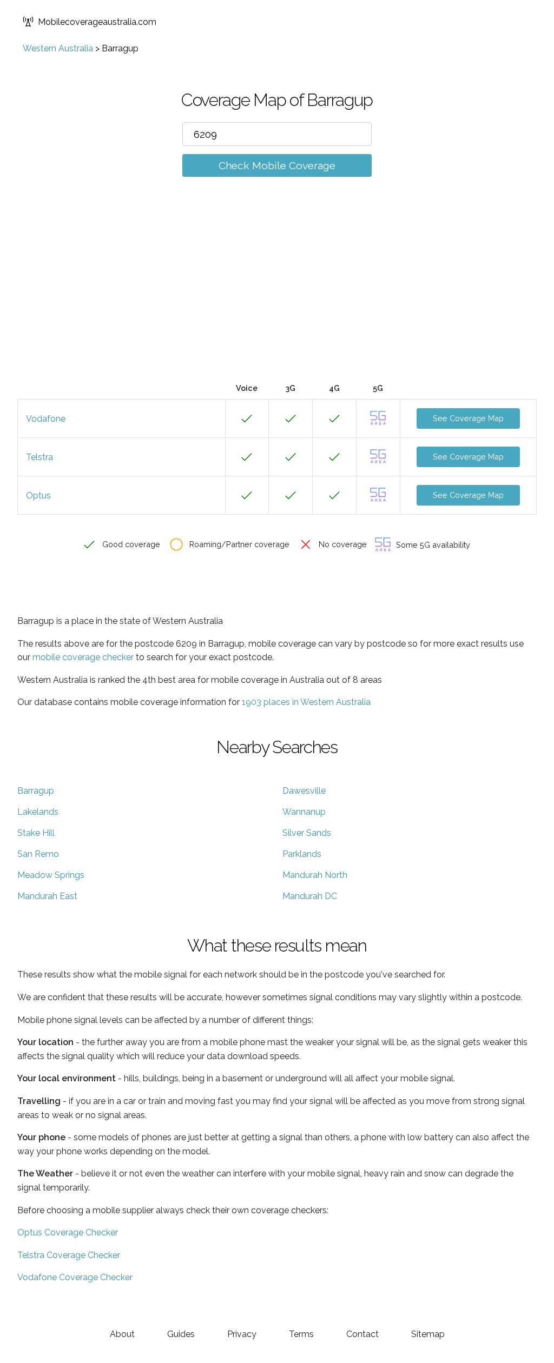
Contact (362, 1334)
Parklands (301, 854)
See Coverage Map (468, 418)
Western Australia (58, 48)
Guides (181, 1334)
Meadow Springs (50, 875)
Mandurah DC (309, 896)
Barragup (35, 791)
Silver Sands (306, 833)
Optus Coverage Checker (67, 1232)
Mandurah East (47, 896)
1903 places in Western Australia (306, 702)
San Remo (38, 854)
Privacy (241, 1334)
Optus (38, 495)
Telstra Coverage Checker (68, 1255)
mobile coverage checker (83, 657)
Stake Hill (36, 833)
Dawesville (304, 791)
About (122, 1334)
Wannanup (304, 812)
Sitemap (428, 1334)
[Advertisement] (277, 295)
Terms (301, 1334)
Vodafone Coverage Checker (75, 1277)
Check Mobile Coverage (277, 165)
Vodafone (45, 419)
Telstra (39, 457)
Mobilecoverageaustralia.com (97, 22)
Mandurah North (314, 875)
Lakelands (37, 812)
